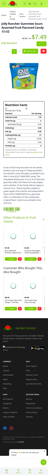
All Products (8, 399)
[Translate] (30, 3)
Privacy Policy (31, 412)
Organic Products (10, 412)
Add (12, 259)
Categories (7, 403)
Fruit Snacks (22, 15)
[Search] (24, 3)
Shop (6, 473)
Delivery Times (32, 375)
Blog (5, 388)
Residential (30, 403)
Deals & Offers (9, 417)
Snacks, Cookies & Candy (13, 15)
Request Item (31, 379)
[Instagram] (11, 428)
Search (18, 473)
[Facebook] (5, 428)
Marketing (7, 384)
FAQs (28, 370)
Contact (6, 370)
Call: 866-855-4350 (33, 384)
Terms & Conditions (34, 408)
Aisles (3, 15)
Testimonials (8, 375)
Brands (6, 408)
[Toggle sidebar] (4, 3)
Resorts (29, 399)
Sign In (41, 473)
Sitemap (29, 417)
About (5, 366)
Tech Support (31, 366)
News (5, 379)
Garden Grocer (25, 328)
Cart (29, 472)
